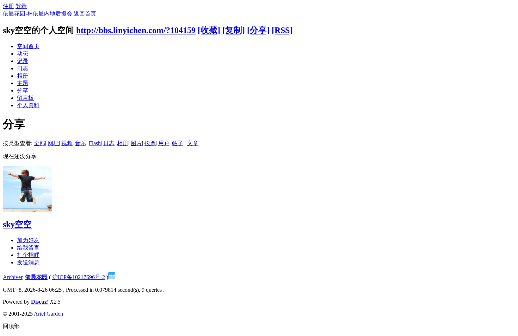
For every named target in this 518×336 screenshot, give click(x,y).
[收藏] (209, 30)
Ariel (39, 314)
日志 (22, 68)
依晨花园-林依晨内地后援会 (38, 14)
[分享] (258, 30)
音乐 (80, 143)
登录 (21, 6)
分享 (22, 90)
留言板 (25, 98)
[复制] (233, 30)
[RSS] (282, 30)
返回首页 (85, 14)
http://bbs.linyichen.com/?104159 (136, 30)
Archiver (13, 277)
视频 (67, 143)
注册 (8, 6)
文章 (192, 143)
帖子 (177, 143)
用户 (163, 143)
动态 (22, 54)
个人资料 (28, 105)
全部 (39, 143)
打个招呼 (28, 255)
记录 (22, 61)
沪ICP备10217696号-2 (78, 277)
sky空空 (17, 224)
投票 (150, 143)
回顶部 (11, 326)
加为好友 (28, 240)
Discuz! (40, 302)
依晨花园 (36, 277)
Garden (55, 314)
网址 (53, 143)
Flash (95, 143)
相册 (22, 76)
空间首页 (28, 46)
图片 (136, 143)
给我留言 (28, 248)
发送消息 (28, 262)
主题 (22, 83)
